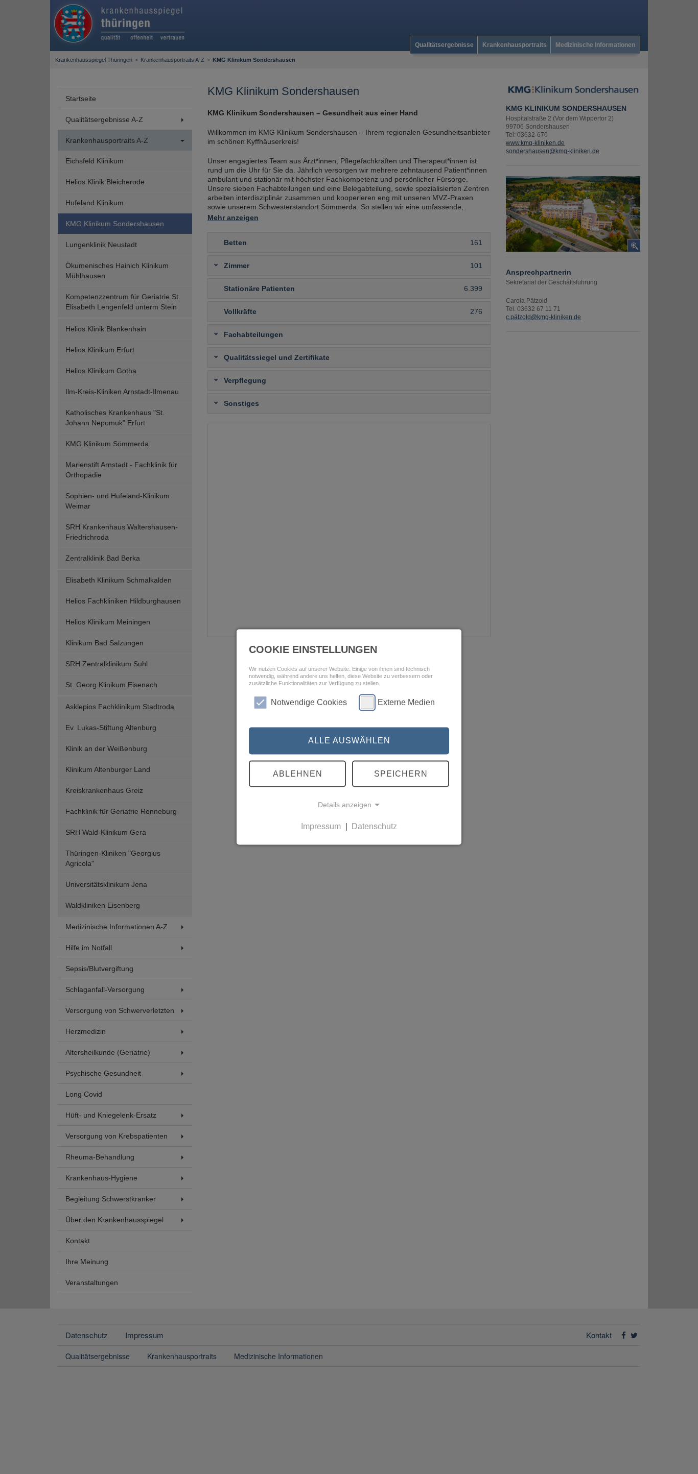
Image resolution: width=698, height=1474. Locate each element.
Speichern (401, 773)
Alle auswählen (349, 740)
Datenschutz (374, 826)
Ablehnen (297, 773)
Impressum (321, 826)
